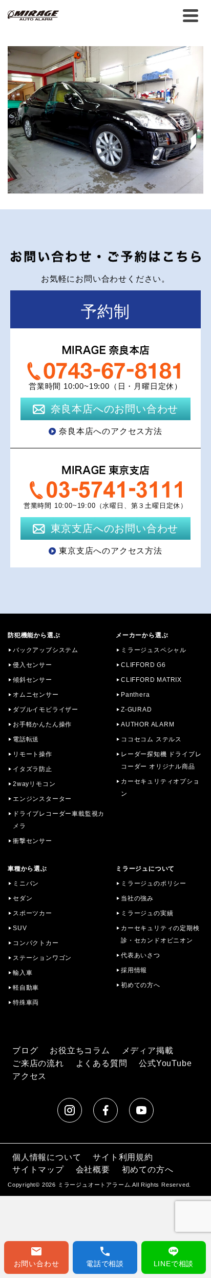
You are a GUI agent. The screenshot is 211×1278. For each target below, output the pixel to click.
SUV (20, 928)
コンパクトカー (36, 943)
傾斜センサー (32, 679)
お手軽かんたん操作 (42, 724)
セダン (22, 898)
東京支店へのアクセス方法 (110, 550)
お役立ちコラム (80, 1050)
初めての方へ (140, 985)
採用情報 (134, 970)
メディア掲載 (148, 1050)
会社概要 (93, 1169)
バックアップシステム (45, 650)
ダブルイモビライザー (45, 709)
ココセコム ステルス (151, 739)
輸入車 (22, 972)
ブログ (25, 1050)
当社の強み (137, 898)
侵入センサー (32, 665)
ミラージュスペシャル (153, 650)
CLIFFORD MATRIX (151, 679)
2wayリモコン (34, 784)
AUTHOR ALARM (148, 724)
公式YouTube (165, 1063)
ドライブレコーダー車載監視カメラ (58, 820)
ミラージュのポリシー (153, 883)
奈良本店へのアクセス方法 (110, 431)
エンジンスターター (42, 798)
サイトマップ (38, 1169)
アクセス (29, 1076)
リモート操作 (32, 754)
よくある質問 (102, 1063)
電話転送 (26, 739)
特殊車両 (26, 1002)
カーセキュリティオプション (160, 787)
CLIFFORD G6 (143, 665)
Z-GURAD (136, 709)
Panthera (135, 694)
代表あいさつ (140, 955)
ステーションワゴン (42, 957)
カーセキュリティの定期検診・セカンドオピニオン (160, 934)
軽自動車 (26, 987)
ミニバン (26, 883)
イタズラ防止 (32, 769)
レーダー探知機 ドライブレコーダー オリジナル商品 (161, 760)
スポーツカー (32, 913)
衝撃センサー (32, 840)
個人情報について (46, 1157)
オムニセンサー (36, 694)
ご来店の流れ (38, 1063)
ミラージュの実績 (147, 913)
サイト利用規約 (123, 1157)
